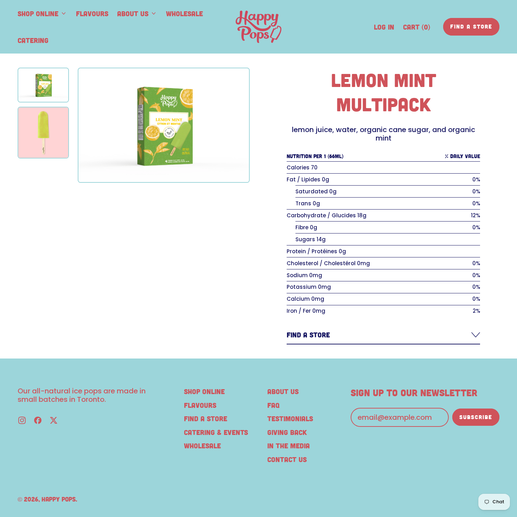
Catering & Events (216, 432)
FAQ (273, 405)
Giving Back (287, 432)
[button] (43, 85)
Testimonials (290, 418)
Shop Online (204, 391)
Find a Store (205, 418)
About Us (283, 391)
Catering (33, 40)
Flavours (92, 13)
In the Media (288, 445)
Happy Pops (59, 499)
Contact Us (287, 459)
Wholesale (184, 13)
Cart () (416, 29)
